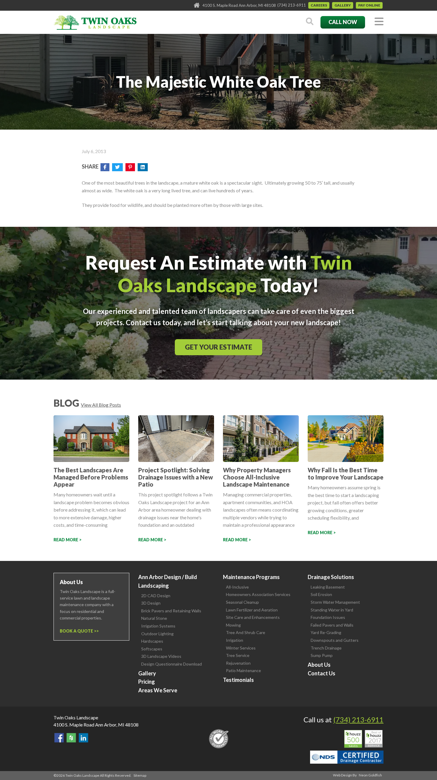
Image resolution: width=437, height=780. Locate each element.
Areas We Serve (157, 690)
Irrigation (234, 640)
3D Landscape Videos (161, 656)
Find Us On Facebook (59, 738)
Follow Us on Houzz (71, 738)
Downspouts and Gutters (335, 640)
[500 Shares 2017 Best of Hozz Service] (363, 739)
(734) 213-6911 (291, 5)
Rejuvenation (238, 663)
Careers (319, 5)
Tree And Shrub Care (245, 632)
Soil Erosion (321, 594)
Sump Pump (322, 655)
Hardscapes (152, 641)
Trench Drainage (326, 647)
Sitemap (139, 775)
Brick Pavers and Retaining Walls (171, 610)
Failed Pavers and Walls (332, 625)
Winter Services (241, 647)
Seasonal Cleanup (242, 602)
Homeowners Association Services (258, 594)
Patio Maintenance (243, 670)
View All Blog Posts (101, 405)
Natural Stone (154, 618)
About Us (319, 664)
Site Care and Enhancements (253, 617)
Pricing (146, 681)
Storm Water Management (335, 602)
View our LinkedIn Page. (83, 738)
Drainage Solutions (331, 577)
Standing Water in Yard (332, 609)
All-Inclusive (237, 586)
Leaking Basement (328, 586)
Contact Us (321, 673)
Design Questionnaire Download (171, 663)
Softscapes (151, 648)
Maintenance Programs (251, 577)
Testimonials (238, 680)
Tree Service (237, 655)
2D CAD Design (155, 595)
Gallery (342, 5)
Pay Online (369, 5)
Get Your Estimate (218, 347)
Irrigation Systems (158, 625)
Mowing (233, 625)
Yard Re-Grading (326, 632)
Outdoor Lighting (157, 633)
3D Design (151, 603)
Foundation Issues (328, 617)
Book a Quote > (78, 630)
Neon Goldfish (370, 775)
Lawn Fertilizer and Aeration (252, 609)
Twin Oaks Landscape (76, 717)
